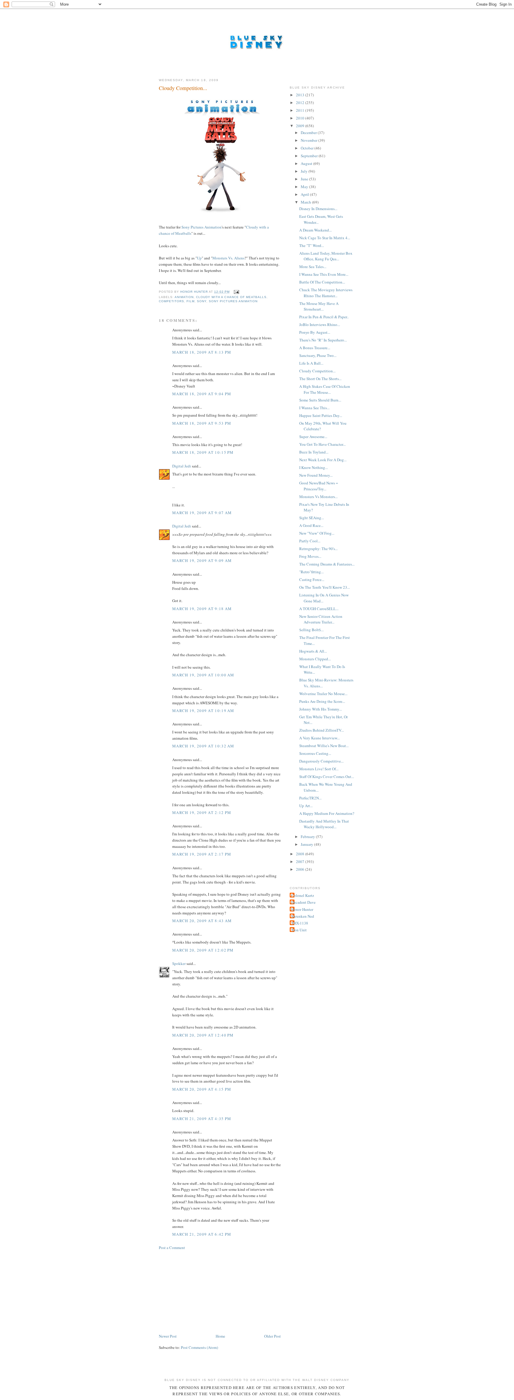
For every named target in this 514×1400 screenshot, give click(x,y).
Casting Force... (311, 579)
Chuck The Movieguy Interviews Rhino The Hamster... (325, 292)
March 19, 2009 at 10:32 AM (203, 746)
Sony (201, 301)
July (304, 171)
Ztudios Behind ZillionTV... (321, 730)
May (305, 186)
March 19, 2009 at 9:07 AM (202, 512)
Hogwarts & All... (313, 651)
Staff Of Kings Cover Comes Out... (326, 776)
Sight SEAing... (311, 517)
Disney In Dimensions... (318, 208)
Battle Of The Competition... (322, 282)
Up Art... (306, 805)
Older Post (272, 1336)
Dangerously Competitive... (321, 761)
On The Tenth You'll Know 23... (324, 587)
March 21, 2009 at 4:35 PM (201, 1118)
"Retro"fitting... (311, 571)
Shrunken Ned (302, 916)
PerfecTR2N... (310, 798)
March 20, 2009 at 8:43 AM (202, 920)
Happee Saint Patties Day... (320, 415)
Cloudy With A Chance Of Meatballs (231, 297)
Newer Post (168, 1336)
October (307, 148)
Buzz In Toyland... (313, 452)
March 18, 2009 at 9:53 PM (201, 423)
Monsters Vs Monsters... (318, 496)
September (310, 155)
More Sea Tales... (312, 266)
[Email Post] (236, 291)
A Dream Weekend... (315, 230)
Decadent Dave (303, 902)
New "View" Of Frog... (316, 533)
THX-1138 (299, 923)
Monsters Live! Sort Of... (319, 768)
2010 (300, 118)
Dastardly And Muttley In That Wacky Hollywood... (324, 824)
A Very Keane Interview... (319, 738)
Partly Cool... (309, 541)
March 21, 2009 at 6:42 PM (201, 1234)
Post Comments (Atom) (199, 1347)
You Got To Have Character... (322, 444)
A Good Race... (311, 525)
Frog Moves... (310, 556)
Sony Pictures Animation (201, 227)
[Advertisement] (203, 1291)
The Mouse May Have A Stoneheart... (319, 306)
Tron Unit (299, 930)
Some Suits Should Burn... (320, 400)
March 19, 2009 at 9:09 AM (202, 560)
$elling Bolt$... (311, 629)
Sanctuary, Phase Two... (317, 355)
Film (191, 301)
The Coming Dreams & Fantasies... (327, 564)
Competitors (171, 301)
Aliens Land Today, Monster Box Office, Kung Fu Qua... (325, 256)
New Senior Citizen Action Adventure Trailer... (320, 619)
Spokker (179, 963)
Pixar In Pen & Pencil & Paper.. (324, 316)
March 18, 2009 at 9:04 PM (201, 393)
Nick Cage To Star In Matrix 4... (324, 237)
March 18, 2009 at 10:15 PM (203, 452)
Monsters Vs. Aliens (228, 258)
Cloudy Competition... (317, 371)
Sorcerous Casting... (315, 753)
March (306, 202)
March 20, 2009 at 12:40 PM (203, 1035)
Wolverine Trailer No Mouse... (323, 693)
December (309, 132)
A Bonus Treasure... (314, 347)
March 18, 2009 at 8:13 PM (201, 352)
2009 (300, 125)
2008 (300, 853)
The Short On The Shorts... (320, 378)
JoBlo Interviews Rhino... (319, 324)
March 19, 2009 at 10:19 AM (203, 710)
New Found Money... (316, 475)
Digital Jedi (181, 466)
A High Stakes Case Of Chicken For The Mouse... (324, 389)
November (309, 140)
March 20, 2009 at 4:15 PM (201, 1089)
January (307, 844)
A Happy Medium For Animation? (326, 813)
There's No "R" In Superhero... (323, 340)
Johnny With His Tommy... (320, 709)
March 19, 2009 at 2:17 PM (201, 854)
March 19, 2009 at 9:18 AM (202, 608)
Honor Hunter (302, 909)
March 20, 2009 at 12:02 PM (203, 950)
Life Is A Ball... (311, 363)
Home (220, 1336)
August (307, 163)
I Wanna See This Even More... (323, 274)
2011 (300, 110)
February (308, 836)
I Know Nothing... (313, 467)
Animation (184, 297)
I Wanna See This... (314, 407)
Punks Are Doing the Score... (322, 701)
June (305, 179)
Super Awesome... (313, 436)
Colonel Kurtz (302, 895)
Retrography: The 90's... (318, 548)
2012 (300, 102)
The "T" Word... (311, 245)
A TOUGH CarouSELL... (319, 608)
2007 (300, 861)
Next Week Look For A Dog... (323, 459)
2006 (300, 869)
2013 (300, 94)
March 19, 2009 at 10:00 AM (203, 675)
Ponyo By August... (314, 332)
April (305, 194)
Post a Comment (172, 1247)
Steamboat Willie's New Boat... (324, 745)
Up (199, 258)
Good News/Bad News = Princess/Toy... (318, 486)
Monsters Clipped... (315, 659)
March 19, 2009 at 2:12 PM (201, 812)
